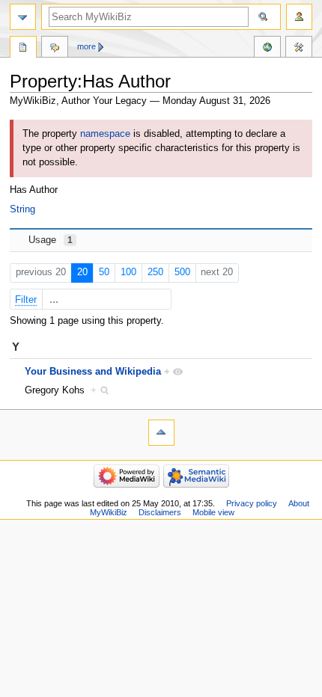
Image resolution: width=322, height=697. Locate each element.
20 (82, 272)
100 (128, 272)
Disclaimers (160, 512)
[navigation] (23, 17)
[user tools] (299, 17)
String (22, 209)
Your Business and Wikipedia (93, 371)
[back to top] (161, 433)
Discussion (54, 49)
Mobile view (213, 512)
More (86, 46)
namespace (105, 134)
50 (104, 272)
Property (23, 49)
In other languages (267, 49)
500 (182, 272)
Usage (50, 240)
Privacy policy (251, 503)
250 (155, 272)
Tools (299, 49)
